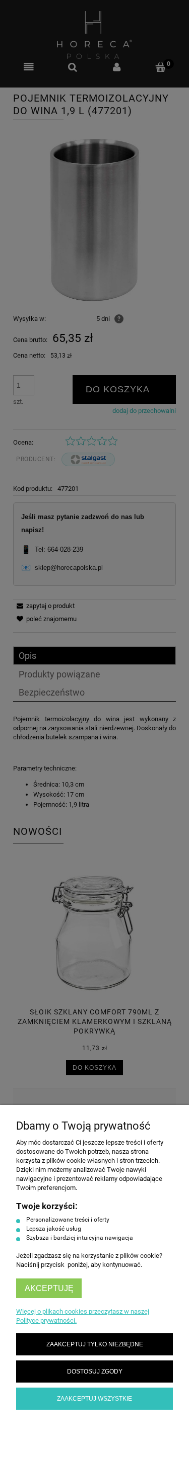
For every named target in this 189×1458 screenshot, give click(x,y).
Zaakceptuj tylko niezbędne (94, 1344)
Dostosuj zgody (94, 1371)
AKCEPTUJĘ (49, 1288)
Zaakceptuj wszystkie (94, 1398)
